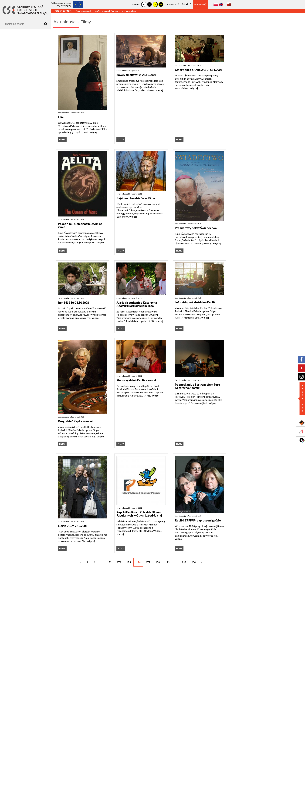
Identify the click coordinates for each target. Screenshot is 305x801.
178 (158, 562)
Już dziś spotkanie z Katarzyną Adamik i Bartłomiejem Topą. (136, 304)
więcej (93, 132)
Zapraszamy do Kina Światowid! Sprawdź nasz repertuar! (106, 10)
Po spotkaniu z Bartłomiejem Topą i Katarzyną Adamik (198, 386)
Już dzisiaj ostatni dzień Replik (195, 302)
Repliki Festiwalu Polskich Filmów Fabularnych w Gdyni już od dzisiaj (139, 514)
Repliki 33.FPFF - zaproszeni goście (198, 520)
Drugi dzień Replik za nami (75, 421)
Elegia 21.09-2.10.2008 (72, 525)
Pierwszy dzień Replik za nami (136, 380)
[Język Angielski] (221, 4)
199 (184, 562)
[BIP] (229, 3)
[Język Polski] (215, 4)
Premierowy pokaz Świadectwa (196, 228)
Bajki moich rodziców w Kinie (135, 198)
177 (148, 562)
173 (109, 562)
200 (193, 562)
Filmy (62, 139)
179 (167, 562)
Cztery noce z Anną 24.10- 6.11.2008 (198, 69)
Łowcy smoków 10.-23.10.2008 (136, 74)
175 (128, 562)
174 (119, 562)
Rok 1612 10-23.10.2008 (73, 302)
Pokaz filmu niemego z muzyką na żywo (80, 225)
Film (61, 117)
